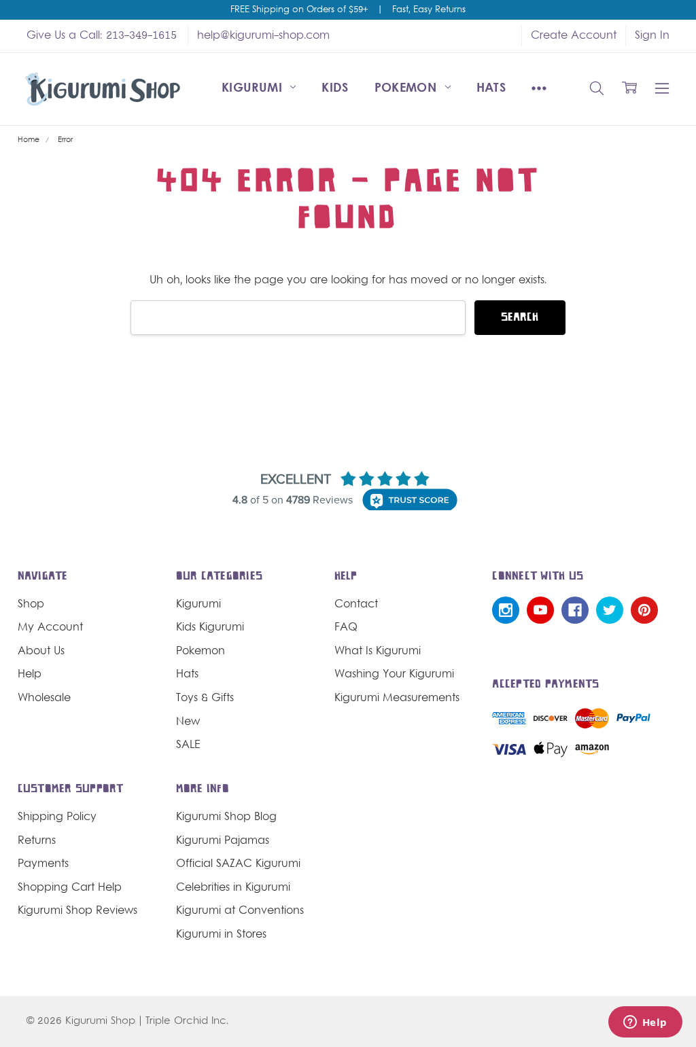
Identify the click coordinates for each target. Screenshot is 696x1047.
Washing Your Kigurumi (394, 674)
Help (29, 674)
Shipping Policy (57, 817)
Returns (37, 841)
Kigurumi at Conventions (240, 911)
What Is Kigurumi (377, 651)
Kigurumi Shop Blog (226, 817)
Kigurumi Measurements (396, 698)
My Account (50, 627)
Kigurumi (254, 88)
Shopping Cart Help (70, 888)
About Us (41, 651)
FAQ (346, 627)
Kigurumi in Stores (221, 934)
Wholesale (44, 698)
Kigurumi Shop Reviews (77, 911)
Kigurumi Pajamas (222, 841)
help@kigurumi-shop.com (263, 36)
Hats (491, 88)
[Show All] (539, 89)
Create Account (573, 36)
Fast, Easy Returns (429, 10)
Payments (43, 864)
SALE (188, 745)
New (188, 722)
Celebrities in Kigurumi (233, 888)
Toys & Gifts (205, 698)
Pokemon (408, 88)
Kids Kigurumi (210, 627)
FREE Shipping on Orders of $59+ (299, 10)
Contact (356, 604)
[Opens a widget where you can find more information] (645, 1023)
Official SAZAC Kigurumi (238, 864)
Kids (334, 88)
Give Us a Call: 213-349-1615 (102, 36)
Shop (31, 604)
